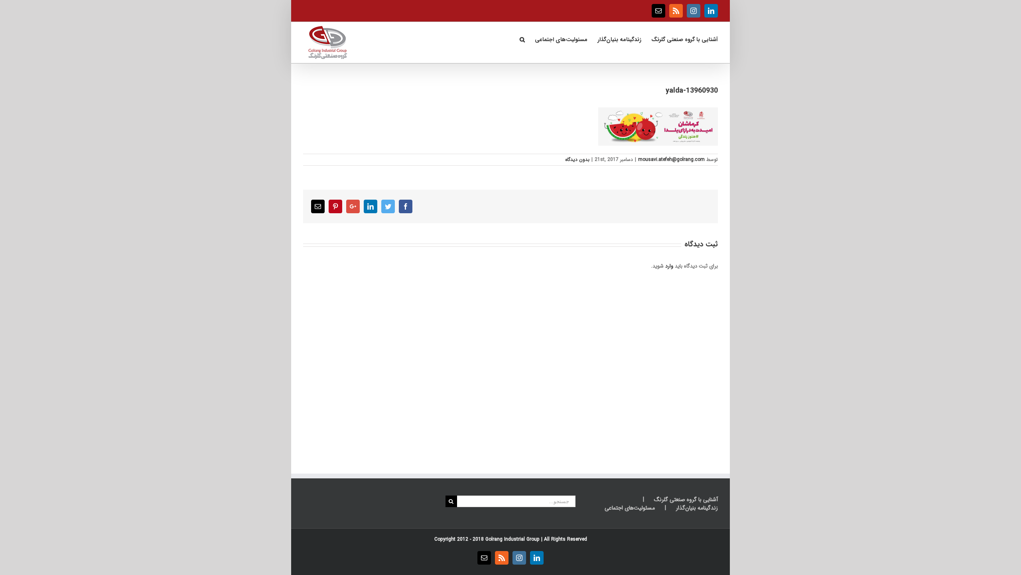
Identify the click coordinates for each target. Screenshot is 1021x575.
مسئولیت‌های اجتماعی (630, 508)
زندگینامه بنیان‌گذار (697, 508)
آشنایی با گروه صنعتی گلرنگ (686, 500)
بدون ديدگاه (577, 159)
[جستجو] (522, 39)
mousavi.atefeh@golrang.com (671, 159)
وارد (669, 266)
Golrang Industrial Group (512, 539)
